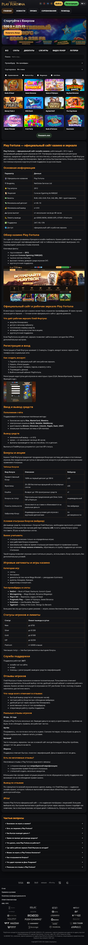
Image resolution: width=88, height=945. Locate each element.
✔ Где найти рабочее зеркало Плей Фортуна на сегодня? (26, 848)
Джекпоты (29, 50)
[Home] (13, 3)
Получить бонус (12, 33)
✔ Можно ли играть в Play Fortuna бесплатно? (22, 852)
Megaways (43, 75)
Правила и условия (9, 892)
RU (83, 3)
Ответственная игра (9, 900)
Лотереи (74, 50)
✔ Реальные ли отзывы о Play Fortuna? (20, 867)
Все (6, 50)
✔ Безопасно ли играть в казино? (18, 823)
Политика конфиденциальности (14, 896)
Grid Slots (57, 75)
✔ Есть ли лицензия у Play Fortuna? (18, 828)
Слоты (16, 50)
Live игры (43, 50)
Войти (58, 3)
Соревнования (49, 11)
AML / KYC (5, 903)
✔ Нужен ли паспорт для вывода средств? (21, 838)
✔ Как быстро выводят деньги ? (17, 833)
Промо (33, 11)
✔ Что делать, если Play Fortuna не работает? (22, 843)
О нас (4, 888)
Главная (7, 11)
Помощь (65, 11)
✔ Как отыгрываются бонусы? (17, 857)
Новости (20, 11)
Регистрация (71, 3)
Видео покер (59, 50)
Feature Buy (29, 75)
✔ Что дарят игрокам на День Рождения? (20, 862)
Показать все (44, 135)
